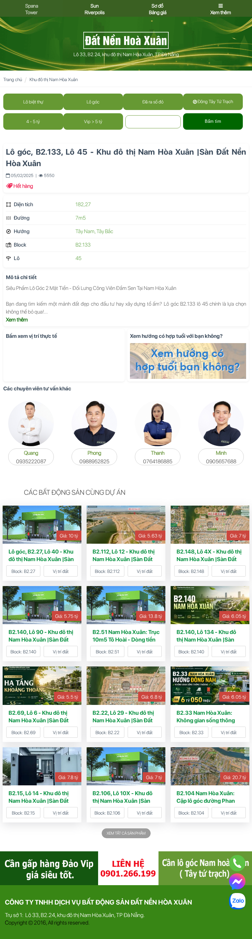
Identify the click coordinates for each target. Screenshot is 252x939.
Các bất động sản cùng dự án (74, 492)
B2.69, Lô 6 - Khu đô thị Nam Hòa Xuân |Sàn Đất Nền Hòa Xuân (39, 720)
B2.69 (29, 732)
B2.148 (197, 571)
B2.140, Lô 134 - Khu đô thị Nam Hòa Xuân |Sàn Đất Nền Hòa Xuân (206, 639)
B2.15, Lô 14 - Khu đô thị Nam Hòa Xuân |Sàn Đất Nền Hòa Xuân (39, 801)
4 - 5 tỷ (33, 121)
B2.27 (29, 571)
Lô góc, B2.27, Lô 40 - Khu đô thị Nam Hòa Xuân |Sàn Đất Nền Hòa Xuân (41, 559)
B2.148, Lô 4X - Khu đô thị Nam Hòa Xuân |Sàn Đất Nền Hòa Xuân (209, 559)
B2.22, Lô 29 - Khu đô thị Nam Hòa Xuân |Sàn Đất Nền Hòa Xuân (123, 720)
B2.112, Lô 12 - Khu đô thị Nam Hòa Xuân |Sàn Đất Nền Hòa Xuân (124, 559)
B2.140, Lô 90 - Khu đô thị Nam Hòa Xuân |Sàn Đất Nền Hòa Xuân (41, 639)
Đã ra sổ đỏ (152, 101)
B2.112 (113, 571)
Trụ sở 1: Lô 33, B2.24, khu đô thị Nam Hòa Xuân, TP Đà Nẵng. (75, 915)
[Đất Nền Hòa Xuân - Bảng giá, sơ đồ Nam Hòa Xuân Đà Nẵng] (126, 39)
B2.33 (197, 732)
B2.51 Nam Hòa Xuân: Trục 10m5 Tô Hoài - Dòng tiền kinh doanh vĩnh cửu (126, 639)
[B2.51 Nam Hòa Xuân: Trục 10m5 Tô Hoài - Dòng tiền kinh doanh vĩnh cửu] (126, 604)
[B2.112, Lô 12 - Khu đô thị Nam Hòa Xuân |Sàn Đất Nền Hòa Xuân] (126, 524)
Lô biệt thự (33, 101)
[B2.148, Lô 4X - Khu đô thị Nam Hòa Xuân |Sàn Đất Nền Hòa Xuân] (210, 524)
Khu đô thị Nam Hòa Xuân (54, 79)
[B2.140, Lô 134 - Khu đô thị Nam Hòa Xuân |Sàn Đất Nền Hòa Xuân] (210, 604)
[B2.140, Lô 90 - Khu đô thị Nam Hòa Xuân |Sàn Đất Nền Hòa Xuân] (42, 604)
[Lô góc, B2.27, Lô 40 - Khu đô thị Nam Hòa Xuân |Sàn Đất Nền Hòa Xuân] (42, 524)
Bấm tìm (213, 121)
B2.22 (113, 732)
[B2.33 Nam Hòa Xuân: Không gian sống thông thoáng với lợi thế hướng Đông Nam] (210, 685)
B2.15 (29, 813)
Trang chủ (12, 79)
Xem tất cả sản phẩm (126, 833)
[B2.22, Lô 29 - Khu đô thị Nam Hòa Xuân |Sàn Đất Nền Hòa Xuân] (126, 685)
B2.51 (113, 651)
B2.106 (113, 813)
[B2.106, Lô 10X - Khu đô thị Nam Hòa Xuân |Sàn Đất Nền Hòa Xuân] (126, 766)
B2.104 (197, 813)
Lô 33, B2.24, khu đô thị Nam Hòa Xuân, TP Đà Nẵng (126, 54)
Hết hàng (23, 186)
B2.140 (29, 651)
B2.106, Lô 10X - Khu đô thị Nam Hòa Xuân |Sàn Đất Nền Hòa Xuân (123, 801)
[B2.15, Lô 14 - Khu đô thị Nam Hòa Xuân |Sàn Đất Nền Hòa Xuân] (42, 766)
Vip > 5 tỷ (93, 121)
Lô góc (93, 101)
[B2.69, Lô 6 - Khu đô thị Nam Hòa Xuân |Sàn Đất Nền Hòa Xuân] (42, 685)
